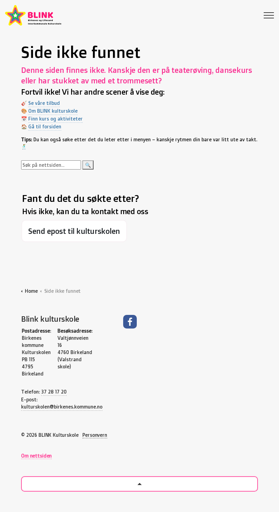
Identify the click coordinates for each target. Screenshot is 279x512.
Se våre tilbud (44, 103)
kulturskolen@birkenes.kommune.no (61, 407)
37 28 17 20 (54, 392)
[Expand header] (269, 15)
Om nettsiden (36, 456)
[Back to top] (139, 484)
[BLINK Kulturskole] (33, 15)
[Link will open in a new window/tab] (130, 322)
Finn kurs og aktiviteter (55, 119)
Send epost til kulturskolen (74, 231)
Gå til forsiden (44, 126)
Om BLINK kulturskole (53, 111)
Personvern (94, 435)
